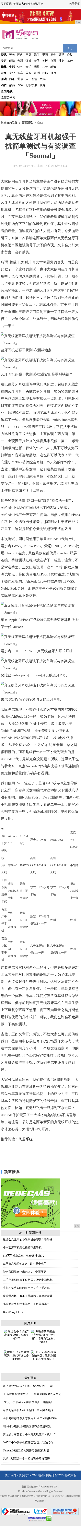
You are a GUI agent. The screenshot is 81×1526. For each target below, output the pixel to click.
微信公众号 (8, 97)
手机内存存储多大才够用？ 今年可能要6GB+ (30, 1418)
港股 (37, 60)
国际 (28, 54)
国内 (20, 54)
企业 (12, 73)
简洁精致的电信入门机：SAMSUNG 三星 (28, 1386)
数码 (43, 79)
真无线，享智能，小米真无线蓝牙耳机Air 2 (29, 1434)
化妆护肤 (31, 85)
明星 (37, 66)
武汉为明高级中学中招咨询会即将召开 (26, 1458)
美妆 (12, 54)
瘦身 (43, 85)
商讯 (12, 79)
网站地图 (51, 1475)
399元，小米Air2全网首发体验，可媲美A (28, 1402)
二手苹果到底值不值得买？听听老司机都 (27, 1279)
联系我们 (23, 1475)
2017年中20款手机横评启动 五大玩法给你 (28, 1442)
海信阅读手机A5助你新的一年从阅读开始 (28, 1410)
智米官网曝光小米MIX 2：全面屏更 (24, 1271)
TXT (60, 1475)
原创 (53, 54)
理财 (61, 60)
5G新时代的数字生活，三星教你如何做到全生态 (32, 1394)
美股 (45, 60)
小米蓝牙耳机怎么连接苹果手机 (22, 1247)
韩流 (53, 66)
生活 (12, 66)
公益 (70, 54)
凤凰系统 (25, 1139)
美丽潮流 (27, 122)
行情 (45, 73)
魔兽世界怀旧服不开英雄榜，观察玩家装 (27, 1296)
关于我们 (74, 3)
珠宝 (20, 85)
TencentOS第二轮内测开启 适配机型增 (26, 1450)
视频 (45, 54)
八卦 (45, 66)
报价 (53, 73)
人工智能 (31, 79)
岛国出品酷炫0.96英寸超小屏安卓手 (24, 1263)
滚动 (61, 54)
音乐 (28, 66)
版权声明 (70, 1475)
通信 (20, 79)
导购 (28, 73)
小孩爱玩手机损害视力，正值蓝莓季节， (27, 1304)
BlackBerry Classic (13, 1312)
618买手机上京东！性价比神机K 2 (23, 1255)
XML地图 (38, 1475)
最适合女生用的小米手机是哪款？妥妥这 (27, 1239)
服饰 (12, 60)
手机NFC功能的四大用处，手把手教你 (26, 1287)
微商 (12, 85)
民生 (37, 54)
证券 (28, 60)
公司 (53, 60)
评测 (37, 73)
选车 (20, 73)
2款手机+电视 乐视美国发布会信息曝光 (27, 1426)
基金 (70, 60)
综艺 (20, 66)
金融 (20, 60)
